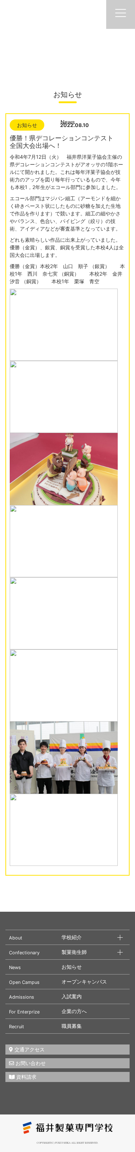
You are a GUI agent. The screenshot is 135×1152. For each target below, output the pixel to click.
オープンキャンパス (84, 981)
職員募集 (72, 1026)
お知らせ (72, 967)
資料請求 (25, 1077)
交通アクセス (29, 1049)
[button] (44, 937)
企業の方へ (74, 1011)
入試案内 (72, 996)
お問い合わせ (30, 1063)
